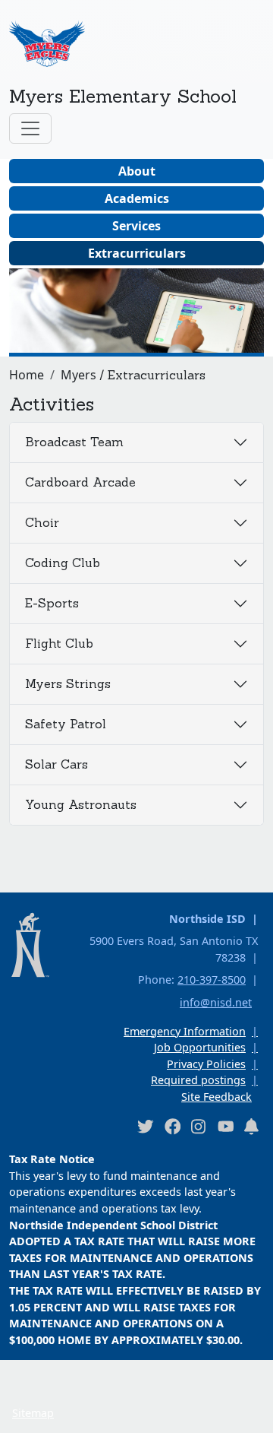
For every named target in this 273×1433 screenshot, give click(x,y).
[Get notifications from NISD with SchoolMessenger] (251, 1126)
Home (26, 374)
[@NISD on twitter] (144, 1126)
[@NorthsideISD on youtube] (225, 1126)
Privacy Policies (206, 1064)
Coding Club (62, 562)
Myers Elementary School (123, 96)
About (136, 171)
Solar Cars (56, 764)
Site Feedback (216, 1096)
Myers (78, 374)
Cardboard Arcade (80, 482)
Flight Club (59, 643)
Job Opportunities (200, 1047)
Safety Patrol (65, 723)
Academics (137, 198)
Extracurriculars (137, 253)
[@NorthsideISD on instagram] (198, 1126)
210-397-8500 (211, 979)
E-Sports (52, 602)
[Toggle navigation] (30, 128)
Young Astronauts (80, 804)
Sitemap (33, 1413)
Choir (42, 522)
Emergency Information (185, 1031)
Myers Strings (68, 683)
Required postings (198, 1080)
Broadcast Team (74, 441)
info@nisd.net (216, 1002)
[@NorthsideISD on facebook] (172, 1126)
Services (136, 225)
